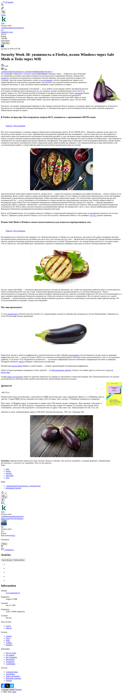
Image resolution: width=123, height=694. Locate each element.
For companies (11, 657)
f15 (2, 49)
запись (21, 362)
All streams (9, 2)
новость (5, 78)
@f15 (13, 535)
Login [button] (3, 15)
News (8, 638)
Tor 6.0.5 (93, 215)
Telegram (19, 518)
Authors (9, 643)
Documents (10, 659)
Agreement (10, 662)
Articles (9, 636)
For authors (10, 655)
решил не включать (15, 377)
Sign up (9, 628)
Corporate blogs (12, 672)
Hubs (8, 641)
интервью (79, 93)
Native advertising (13, 676)
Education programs (13, 678)
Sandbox (9, 645)
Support (19, 689)
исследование (47, 80)
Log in (8, 626)
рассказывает (74, 355)
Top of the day (7, 560)
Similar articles (19, 560)
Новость (9, 126)
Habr (14, 692)
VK (11, 518)
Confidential (10, 664)
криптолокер (17, 366)
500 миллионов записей (61, 370)
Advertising (10, 674)
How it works (11, 653)
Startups (9, 681)
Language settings (8, 690)
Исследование (19, 126)
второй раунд (13, 314)
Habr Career (5, 518)
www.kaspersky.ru (13, 593)
